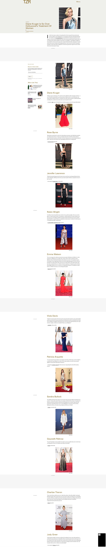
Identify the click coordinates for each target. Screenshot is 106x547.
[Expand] (99, 534)
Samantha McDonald (29, 31)
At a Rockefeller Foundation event (54, 222)
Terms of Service (40, 78)
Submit (30, 76)
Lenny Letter (55, 181)
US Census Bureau (59, 37)
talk (52, 102)
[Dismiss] (104, 534)
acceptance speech (55, 364)
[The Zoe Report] (27, 1)
